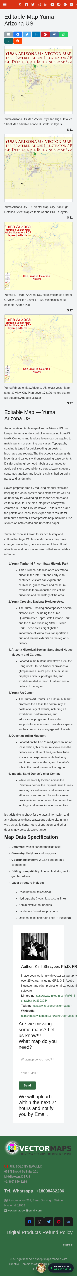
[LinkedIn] (46, 4)
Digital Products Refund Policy (40, 1232)
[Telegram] (71, 4)
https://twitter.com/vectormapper (51, 1005)
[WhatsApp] (20, 4)
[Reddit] (59, 4)
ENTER (68, 1245)
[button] (61, 1268)
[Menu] (5, 4)
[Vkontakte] (68, 1221)
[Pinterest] (65, 4)
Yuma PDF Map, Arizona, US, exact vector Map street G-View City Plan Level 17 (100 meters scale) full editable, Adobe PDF (38, 299)
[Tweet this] (27, 34)
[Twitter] (33, 4)
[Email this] (8, 34)
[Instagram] (39, 4)
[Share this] (17, 34)
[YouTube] (52, 4)
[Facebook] (26, 4)
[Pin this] (45, 34)
